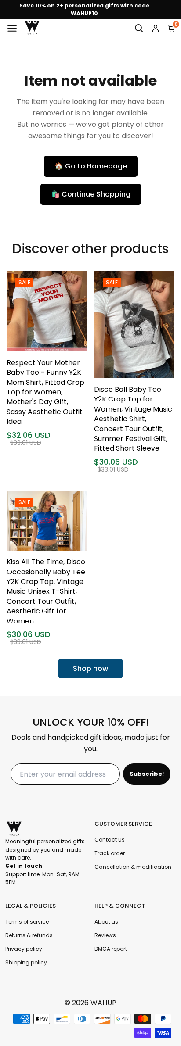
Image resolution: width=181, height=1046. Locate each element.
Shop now (90, 668)
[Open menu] (11, 28)
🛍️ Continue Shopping (90, 194)
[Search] (139, 28)
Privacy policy (23, 949)
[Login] (155, 28)
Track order (109, 853)
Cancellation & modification (132, 866)
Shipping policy (26, 962)
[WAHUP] (32, 28)
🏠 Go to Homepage (90, 166)
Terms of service (27, 921)
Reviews (105, 935)
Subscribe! (147, 774)
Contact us (109, 839)
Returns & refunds (29, 935)
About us (106, 921)
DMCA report (110, 949)
